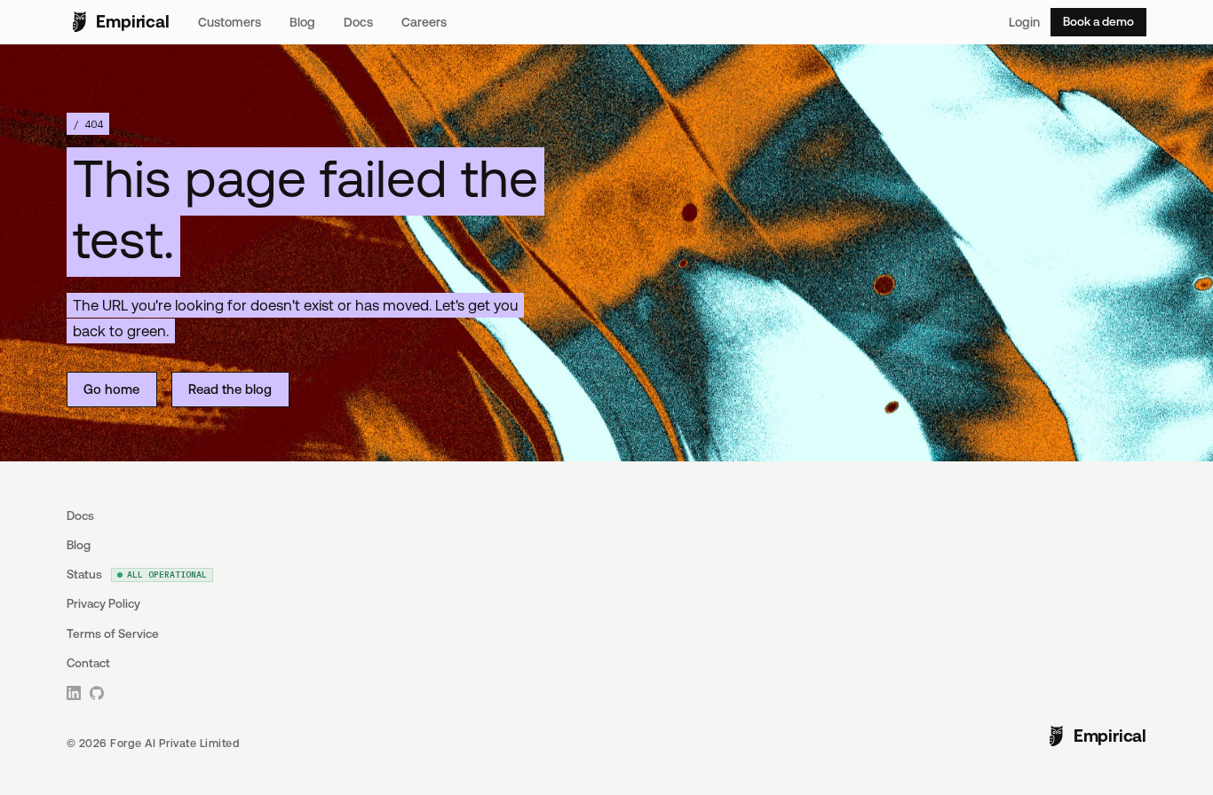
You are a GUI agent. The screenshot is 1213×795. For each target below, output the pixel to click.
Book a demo (1098, 21)
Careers (424, 22)
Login (1024, 22)
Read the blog (230, 389)
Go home (111, 389)
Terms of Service (113, 634)
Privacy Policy (103, 603)
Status (137, 574)
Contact (88, 663)
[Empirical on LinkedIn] (75, 693)
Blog (302, 22)
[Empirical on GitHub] (98, 693)
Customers (229, 22)
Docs (358, 22)
